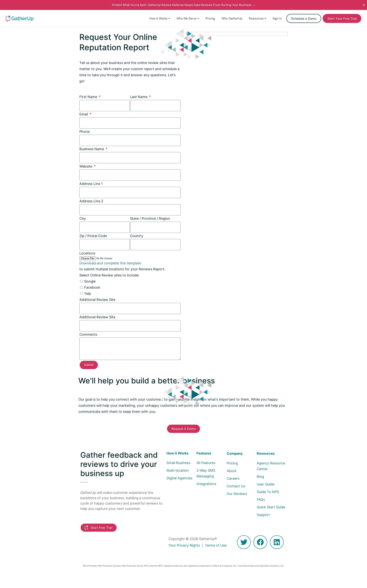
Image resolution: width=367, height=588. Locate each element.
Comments (88, 334)
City (82, 218)
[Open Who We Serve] (198, 18)
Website (86, 166)
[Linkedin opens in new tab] (277, 542)
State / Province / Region (150, 218)
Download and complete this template (110, 262)
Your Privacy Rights (184, 545)
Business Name (92, 149)
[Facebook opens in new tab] (260, 542)
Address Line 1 (91, 184)
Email (84, 114)
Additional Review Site (97, 300)
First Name (88, 97)
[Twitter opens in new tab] (244, 542)
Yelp (87, 294)
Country (136, 236)
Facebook (92, 287)
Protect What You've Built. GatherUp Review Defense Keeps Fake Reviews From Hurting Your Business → (183, 5)
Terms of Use (216, 545)
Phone (84, 132)
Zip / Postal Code (93, 236)
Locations (87, 253)
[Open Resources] (265, 18)
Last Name (139, 97)
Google (90, 281)
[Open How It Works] (169, 18)
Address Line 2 (91, 201)
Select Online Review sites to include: (109, 275)
